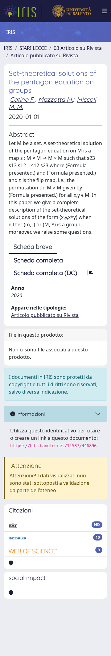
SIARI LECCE (33, 48)
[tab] (90, 272)
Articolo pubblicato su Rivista (44, 55)
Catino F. (22, 99)
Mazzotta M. (55, 99)
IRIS (8, 48)
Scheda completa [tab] (38, 260)
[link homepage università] (71, 11)
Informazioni (30, 414)
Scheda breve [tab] (33, 246)
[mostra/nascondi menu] (104, 11)
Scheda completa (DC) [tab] (45, 273)
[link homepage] (22, 11)
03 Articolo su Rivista (78, 48)
